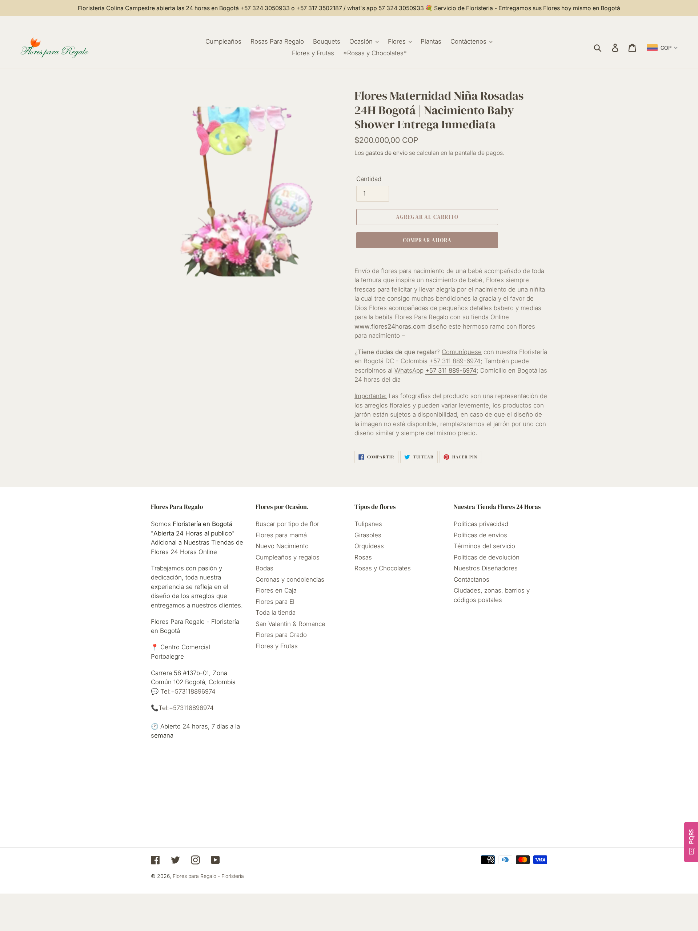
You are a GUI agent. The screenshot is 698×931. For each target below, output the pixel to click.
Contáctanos (471, 579)
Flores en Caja (276, 590)
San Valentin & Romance (290, 623)
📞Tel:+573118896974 (182, 707)
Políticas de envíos (480, 535)
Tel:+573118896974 (187, 691)
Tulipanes (368, 523)
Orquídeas (369, 546)
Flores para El (275, 601)
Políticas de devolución (487, 557)
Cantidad (368, 178)
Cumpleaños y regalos (288, 557)
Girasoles (367, 535)
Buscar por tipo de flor (287, 523)
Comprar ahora (427, 240)
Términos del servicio (484, 546)
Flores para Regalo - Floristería (208, 876)
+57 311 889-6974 (455, 361)
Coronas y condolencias (290, 579)
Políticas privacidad (481, 523)
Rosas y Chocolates (382, 568)
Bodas (264, 568)
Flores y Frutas (277, 646)
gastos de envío (386, 152)
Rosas (363, 557)
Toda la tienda (276, 612)
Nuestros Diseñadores (486, 568)
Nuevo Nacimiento (282, 546)
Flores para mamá (281, 535)
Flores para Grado (281, 634)
